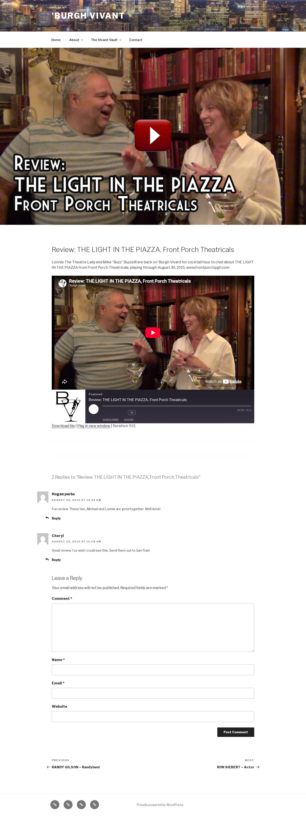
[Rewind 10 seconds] (122, 412)
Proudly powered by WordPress (160, 805)
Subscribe (111, 419)
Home (56, 40)
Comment (62, 598)
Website (59, 706)
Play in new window (93, 426)
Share (129, 419)
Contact (135, 40)
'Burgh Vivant (88, 16)
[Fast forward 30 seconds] (145, 412)
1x (132, 412)
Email (58, 683)
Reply (56, 518)
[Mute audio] (109, 412)
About (74, 40)
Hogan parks (63, 494)
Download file (63, 426)
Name (58, 660)
